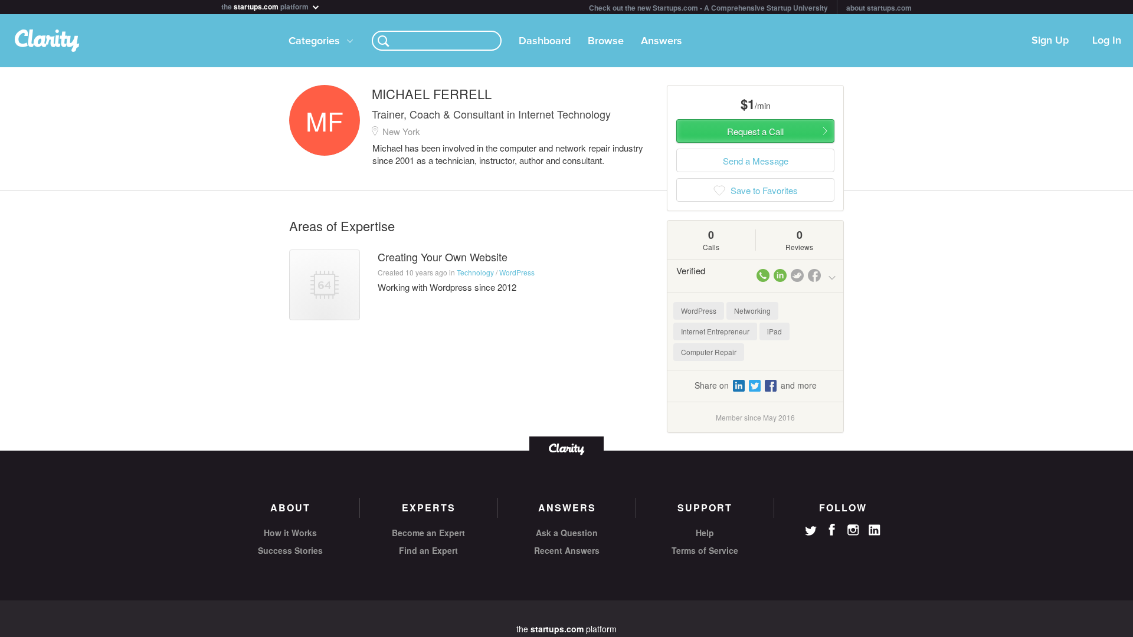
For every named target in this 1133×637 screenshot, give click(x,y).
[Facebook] (832, 530)
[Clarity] (566, 447)
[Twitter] (811, 532)
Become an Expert (428, 533)
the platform (265, 5)
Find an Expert (428, 550)
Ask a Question (567, 533)
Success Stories (290, 550)
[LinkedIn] (874, 530)
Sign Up (1050, 40)
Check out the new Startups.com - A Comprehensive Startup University (708, 7)
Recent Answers (567, 550)
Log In (1106, 40)
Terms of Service (705, 550)
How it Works (290, 533)
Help (705, 533)
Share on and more (756, 385)
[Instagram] (853, 530)
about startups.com (879, 7)
